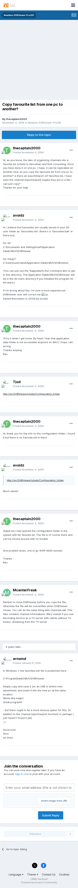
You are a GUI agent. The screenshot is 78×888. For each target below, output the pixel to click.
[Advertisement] (39, 61)
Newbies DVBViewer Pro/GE (44, 122)
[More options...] (71, 150)
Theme (32, 874)
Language (15, 874)
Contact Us (48, 874)
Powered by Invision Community (39, 882)
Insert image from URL (54, 800)
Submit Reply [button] (50, 815)
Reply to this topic (39, 134)
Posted (28, 152)
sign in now (22, 773)
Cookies (64, 874)
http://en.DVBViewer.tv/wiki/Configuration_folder (31, 393)
